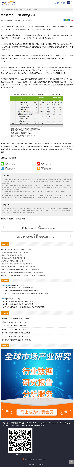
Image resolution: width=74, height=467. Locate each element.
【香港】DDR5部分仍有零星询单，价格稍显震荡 (17, 304)
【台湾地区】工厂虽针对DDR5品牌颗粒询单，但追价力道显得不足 (23, 307)
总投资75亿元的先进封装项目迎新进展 (13, 258)
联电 (23, 219)
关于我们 (5, 423)
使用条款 (14, 423)
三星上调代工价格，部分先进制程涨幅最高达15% (17, 264)
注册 (58, 3)
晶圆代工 (12, 219)
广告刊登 (21, 423)
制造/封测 (14, 10)
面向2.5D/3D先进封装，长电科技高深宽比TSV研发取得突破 (20, 269)
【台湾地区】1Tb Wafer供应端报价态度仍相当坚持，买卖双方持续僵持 (25, 293)
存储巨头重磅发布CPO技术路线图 (11, 255)
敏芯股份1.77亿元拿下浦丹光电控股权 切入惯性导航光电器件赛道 (22, 272)
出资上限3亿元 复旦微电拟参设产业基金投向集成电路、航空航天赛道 (23, 275)
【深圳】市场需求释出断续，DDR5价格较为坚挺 (17, 301)
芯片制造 (18, 219)
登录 (64, 3)
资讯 (7, 10)
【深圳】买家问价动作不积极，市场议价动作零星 (18, 288)
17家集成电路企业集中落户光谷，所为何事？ (15, 252)
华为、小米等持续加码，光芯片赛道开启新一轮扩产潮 (18, 267)
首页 (3, 10)
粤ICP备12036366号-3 (36, 464)
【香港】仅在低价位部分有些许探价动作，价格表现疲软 (20, 291)
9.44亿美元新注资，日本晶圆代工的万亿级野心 (16, 249)
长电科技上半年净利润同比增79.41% (12, 261)
